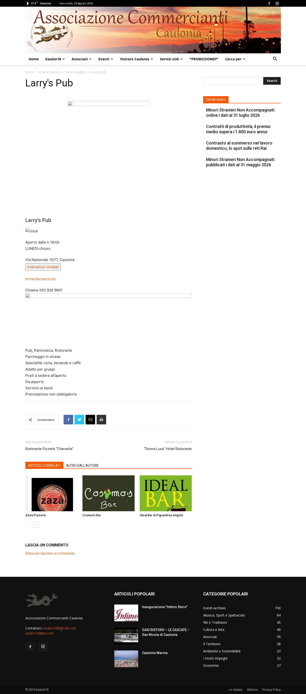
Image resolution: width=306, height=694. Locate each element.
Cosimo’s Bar (91, 515)
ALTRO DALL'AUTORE (82, 465)
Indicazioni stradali (43, 267)
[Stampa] (101, 419)
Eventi (103, 59)
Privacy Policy (271, 690)
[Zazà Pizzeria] (51, 493)
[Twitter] (79, 419)
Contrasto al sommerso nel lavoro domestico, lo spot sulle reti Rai (239, 145)
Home (34, 59)
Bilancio (252, 690)
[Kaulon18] (153, 30)
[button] (275, 59)
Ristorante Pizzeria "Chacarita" (49, 449)
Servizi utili (169, 59)
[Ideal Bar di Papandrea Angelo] (166, 493)
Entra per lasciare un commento (50, 553)
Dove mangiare (76, 72)
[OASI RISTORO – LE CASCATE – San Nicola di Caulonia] (126, 635)
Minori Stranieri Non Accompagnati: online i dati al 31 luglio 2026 (240, 112)
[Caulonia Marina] (126, 658)
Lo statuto (236, 690)
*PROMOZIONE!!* (204, 59)
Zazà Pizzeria (35, 515)
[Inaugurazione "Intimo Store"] (126, 613)
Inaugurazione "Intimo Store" (164, 607)
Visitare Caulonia (134, 59)
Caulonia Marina (155, 653)
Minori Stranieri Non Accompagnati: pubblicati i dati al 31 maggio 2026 (240, 162)
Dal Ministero (216, 99)
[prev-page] (28, 525)
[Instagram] (277, 3)
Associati (80, 59)
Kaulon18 (53, 59)
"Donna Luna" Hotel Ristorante (168, 449)
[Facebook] (269, 3)
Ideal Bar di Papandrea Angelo (161, 515)
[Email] (90, 419)
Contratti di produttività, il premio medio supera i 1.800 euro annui (238, 129)
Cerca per (233, 59)
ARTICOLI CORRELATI (44, 465)
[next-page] (36, 525)
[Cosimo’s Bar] (108, 493)
